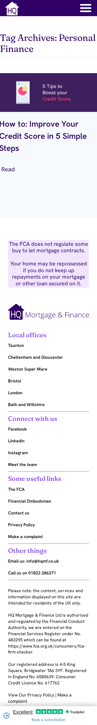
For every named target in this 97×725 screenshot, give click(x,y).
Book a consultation (48, 719)
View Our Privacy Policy (31, 695)
